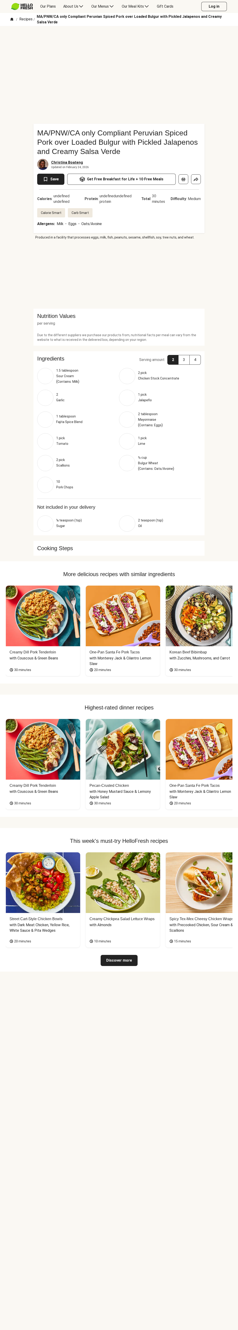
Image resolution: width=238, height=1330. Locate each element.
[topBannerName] (119, 39)
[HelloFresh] (22, 6)
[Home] (12, 19)
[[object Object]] (183, 179)
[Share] (196, 179)
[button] (119, 358)
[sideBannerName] (119, 274)
